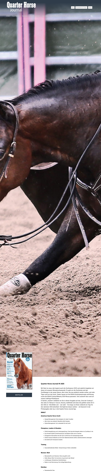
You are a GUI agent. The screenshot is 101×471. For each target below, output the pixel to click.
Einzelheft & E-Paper (81, 7)
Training (25, 16)
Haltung (45, 16)
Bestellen (19, 395)
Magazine (72, 16)
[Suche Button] (92, 16)
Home (8, 16)
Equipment (16, 16)
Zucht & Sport (35, 16)
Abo (73, 7)
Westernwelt (55, 16)
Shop (90, 7)
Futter (64, 16)
